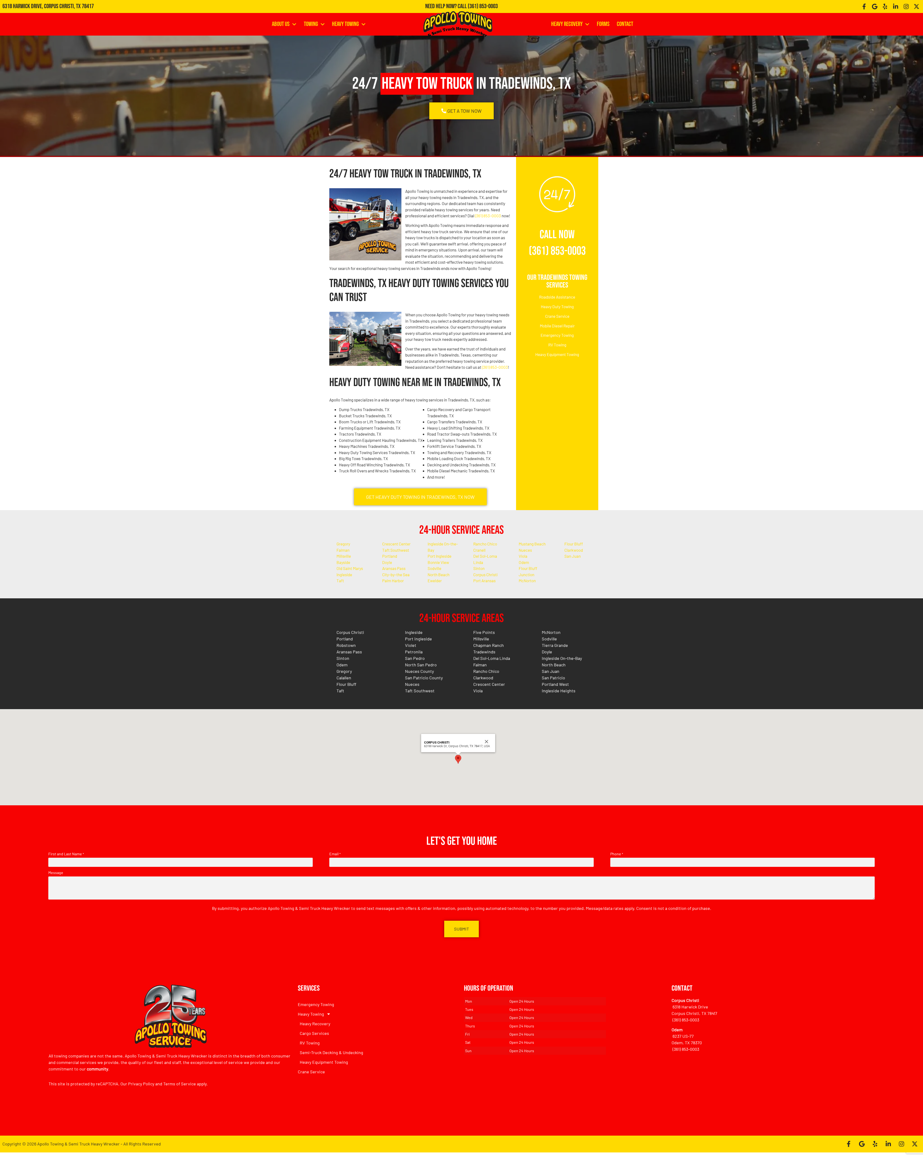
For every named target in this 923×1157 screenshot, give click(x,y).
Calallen (344, 677)
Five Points (484, 632)
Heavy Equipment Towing (557, 354)
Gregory (343, 543)
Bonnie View (438, 562)
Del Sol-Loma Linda (491, 658)
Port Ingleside (439, 556)
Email (335, 854)
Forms (603, 24)
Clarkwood (573, 550)
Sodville (434, 568)
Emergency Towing (557, 335)
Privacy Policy (141, 1083)
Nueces (525, 550)
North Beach (438, 574)
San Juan (572, 556)
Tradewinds (484, 651)
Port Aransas (484, 580)
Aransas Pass (393, 568)
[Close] (486, 741)
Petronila (414, 651)
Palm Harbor (393, 580)
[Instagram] (906, 6)
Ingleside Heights (558, 690)
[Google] (875, 6)
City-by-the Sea (396, 574)
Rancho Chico (485, 543)
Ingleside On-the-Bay (562, 658)
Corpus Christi (485, 574)
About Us (281, 24)
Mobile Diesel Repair (557, 325)
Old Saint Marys (350, 568)
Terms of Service (179, 1083)
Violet (410, 645)
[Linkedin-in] (896, 6)
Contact (625, 24)
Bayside (343, 562)
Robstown (346, 645)
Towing (311, 24)
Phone (616, 854)
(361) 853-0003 (483, 6)
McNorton (527, 580)
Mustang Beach (532, 543)
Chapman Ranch (488, 645)
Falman (343, 550)
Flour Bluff (573, 543)
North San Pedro (421, 664)
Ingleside (344, 574)
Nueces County (419, 671)
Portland (389, 556)
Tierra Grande (555, 645)
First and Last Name (66, 854)
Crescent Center (396, 543)
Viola (523, 556)
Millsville (344, 556)
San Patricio (553, 677)
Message (55, 873)
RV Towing (557, 344)
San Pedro (415, 658)
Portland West (555, 684)
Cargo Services (314, 1033)
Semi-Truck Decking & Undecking (331, 1052)
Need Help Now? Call (446, 6)
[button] (458, 759)
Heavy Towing (345, 24)
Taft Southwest (395, 550)
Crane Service (557, 316)
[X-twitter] (916, 6)
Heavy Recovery (567, 24)
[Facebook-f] (864, 6)
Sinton (479, 568)
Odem (524, 562)
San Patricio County (424, 677)
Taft (340, 580)
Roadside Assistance (557, 296)
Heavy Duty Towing (557, 306)
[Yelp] (885, 6)
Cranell (479, 550)
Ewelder (435, 580)
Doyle (387, 562)
